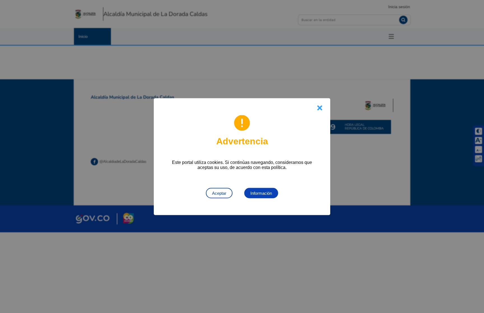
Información (261, 193)
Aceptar (219, 193)
